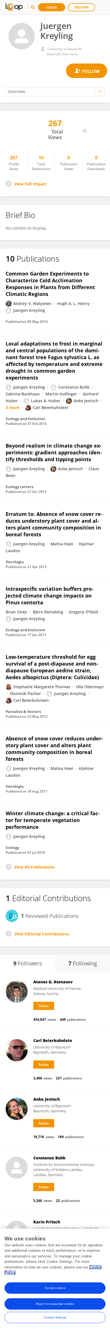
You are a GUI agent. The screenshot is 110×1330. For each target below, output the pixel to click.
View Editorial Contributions (41, 934)
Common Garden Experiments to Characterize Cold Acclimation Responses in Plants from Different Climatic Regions (50, 283)
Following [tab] (82, 963)
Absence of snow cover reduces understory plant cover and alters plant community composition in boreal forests (54, 748)
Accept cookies (55, 1287)
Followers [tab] (27, 963)
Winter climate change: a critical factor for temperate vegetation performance (53, 820)
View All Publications (34, 867)
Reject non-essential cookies (55, 1303)
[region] (55, 1279)
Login (52, 7)
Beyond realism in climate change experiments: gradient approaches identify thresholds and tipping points (54, 452)
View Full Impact (30, 184)
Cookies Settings (55, 1317)
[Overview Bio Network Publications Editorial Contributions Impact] (55, 91)
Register (81, 7)
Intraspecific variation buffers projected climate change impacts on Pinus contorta (49, 595)
